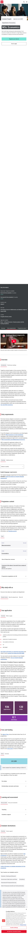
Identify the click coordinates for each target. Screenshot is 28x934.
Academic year (3, 302)
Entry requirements (11, 328)
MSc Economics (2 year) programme (14, 434)
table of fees (6, 734)
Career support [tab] (9, 831)
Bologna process (12, 531)
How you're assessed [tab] (12, 802)
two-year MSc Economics (7, 404)
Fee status (4, 781)
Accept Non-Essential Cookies (14, 931)
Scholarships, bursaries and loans (10, 786)
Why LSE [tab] (21, 597)
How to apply (14, 43)
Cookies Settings (14, 927)
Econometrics (5, 553)
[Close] (26, 909)
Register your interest (14, 39)
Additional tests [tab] (9, 460)
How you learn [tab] (4, 802)
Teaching (4, 809)
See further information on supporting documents (12, 651)
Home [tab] (2, 753)
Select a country (5, 466)
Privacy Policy (23, 924)
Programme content (22, 328)
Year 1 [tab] (2, 536)
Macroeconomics (6, 545)
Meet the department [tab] (13, 597)
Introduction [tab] (3, 365)
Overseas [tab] (3, 460)
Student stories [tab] (4, 597)
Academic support (6, 814)
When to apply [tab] (9, 615)
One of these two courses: (8, 559)
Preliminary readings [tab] (11, 365)
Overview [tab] (3, 615)
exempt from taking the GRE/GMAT (16, 653)
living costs (10, 748)
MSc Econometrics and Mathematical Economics (13, 439)
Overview (3, 328)
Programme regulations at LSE (9, 576)
